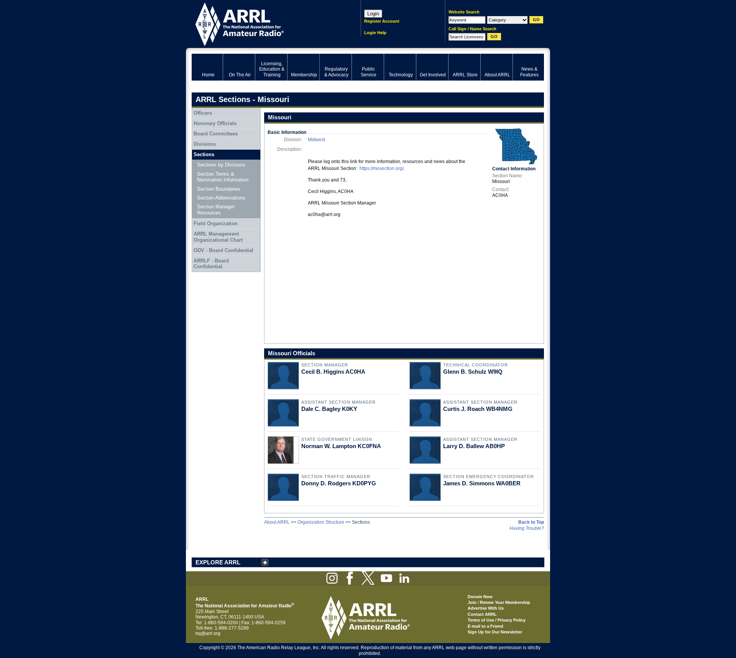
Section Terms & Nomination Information (222, 177)
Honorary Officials (215, 123)
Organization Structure (320, 522)
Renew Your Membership (505, 602)
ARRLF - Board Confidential (211, 264)
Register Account (381, 21)
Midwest (316, 139)
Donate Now (480, 596)
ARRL (266, 23)
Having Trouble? (526, 528)
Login (373, 13)
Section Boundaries (218, 189)
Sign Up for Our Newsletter (495, 632)
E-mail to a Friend (485, 626)
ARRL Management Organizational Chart (218, 237)
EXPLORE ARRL (218, 562)
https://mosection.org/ (382, 168)
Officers (203, 113)
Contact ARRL (482, 614)
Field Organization (216, 223)
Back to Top (531, 522)
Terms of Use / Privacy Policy (497, 620)
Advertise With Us (486, 608)
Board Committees (216, 134)
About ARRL (277, 522)
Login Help (375, 32)
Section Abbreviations (221, 198)
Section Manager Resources (216, 210)
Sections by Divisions (221, 165)
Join (472, 602)
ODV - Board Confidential (223, 250)
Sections (204, 154)
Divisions (205, 144)
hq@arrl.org (208, 633)
